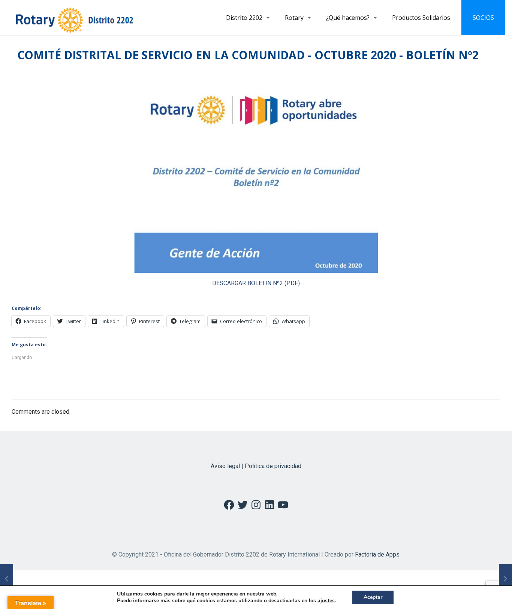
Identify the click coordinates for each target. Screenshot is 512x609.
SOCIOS (483, 17)
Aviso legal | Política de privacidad (256, 466)
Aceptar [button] (373, 597)
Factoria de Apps (377, 554)
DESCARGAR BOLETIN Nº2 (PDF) (256, 283)
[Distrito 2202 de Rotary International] (74, 17)
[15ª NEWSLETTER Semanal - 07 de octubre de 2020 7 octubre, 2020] (6, 579)
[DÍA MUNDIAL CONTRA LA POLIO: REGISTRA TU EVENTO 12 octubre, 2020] (505, 579)
